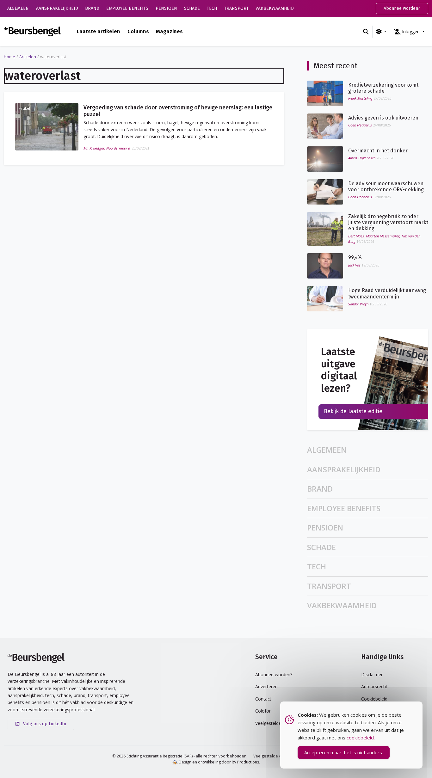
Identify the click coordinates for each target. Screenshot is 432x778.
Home (9, 56)
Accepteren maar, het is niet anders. (343, 752)
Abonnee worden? (402, 8)
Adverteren (266, 686)
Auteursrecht (374, 686)
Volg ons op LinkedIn (44, 723)
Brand (92, 8)
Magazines (169, 31)
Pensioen (166, 8)
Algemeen (18, 8)
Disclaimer (372, 674)
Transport (236, 8)
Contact (263, 699)
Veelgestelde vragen (272, 756)
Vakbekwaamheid (275, 8)
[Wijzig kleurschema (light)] (381, 32)
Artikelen (27, 56)
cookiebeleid (360, 737)
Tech (212, 8)
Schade (192, 8)
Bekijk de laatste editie (353, 411)
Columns (138, 31)
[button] (409, 32)
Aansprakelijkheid (57, 8)
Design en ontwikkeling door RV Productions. (219, 762)
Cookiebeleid (374, 699)
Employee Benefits (127, 8)
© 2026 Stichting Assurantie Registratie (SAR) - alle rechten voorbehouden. (179, 756)
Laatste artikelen (98, 31)
